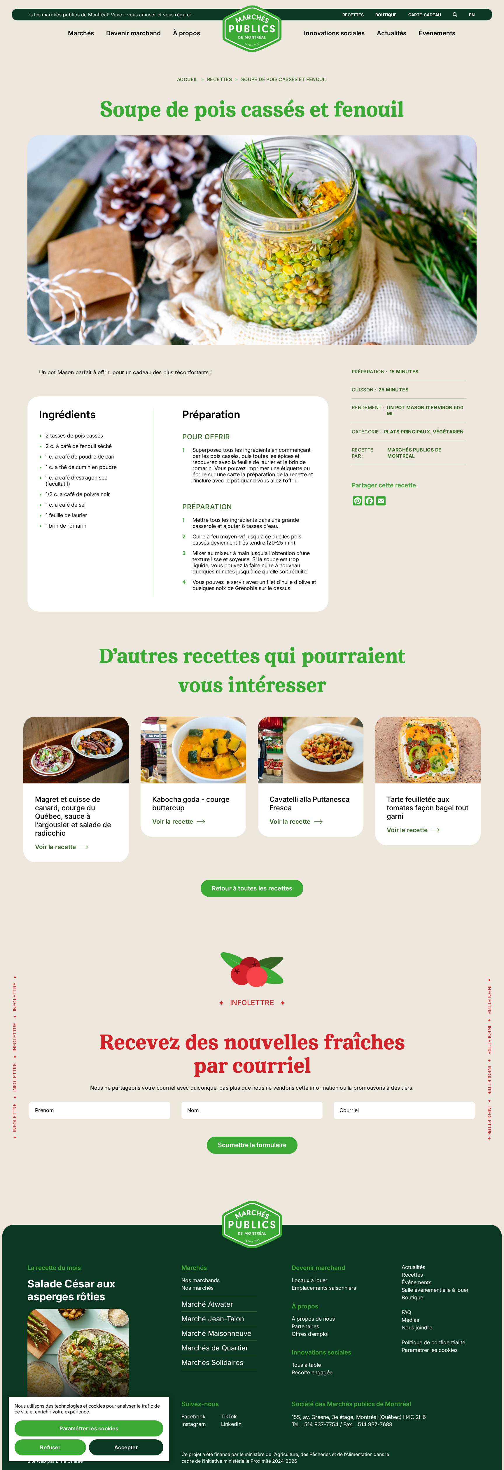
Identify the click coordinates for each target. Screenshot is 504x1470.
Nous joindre (417, 1327)
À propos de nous (313, 1319)
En (472, 14)
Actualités (391, 33)
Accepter (126, 1447)
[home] (252, 50)
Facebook (193, 1416)
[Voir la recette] (76, 789)
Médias (410, 1320)
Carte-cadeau (424, 14)
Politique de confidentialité (433, 1342)
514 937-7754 (321, 1424)
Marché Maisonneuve (216, 1333)
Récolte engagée (312, 1372)
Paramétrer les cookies (430, 1350)
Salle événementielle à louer (435, 1290)
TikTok (229, 1416)
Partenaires (305, 1326)
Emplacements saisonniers (324, 1288)
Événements (437, 33)
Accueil (187, 79)
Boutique (386, 14)
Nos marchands (200, 1280)
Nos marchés (197, 1288)
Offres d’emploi (310, 1334)
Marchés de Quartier (214, 1348)
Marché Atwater (207, 1304)
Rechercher (455, 14)
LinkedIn (231, 1424)
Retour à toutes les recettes (252, 888)
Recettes (353, 14)
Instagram (193, 1424)
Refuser (50, 1447)
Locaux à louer (310, 1280)
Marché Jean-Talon (212, 1319)
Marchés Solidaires (212, 1362)
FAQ (406, 1312)
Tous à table (306, 1365)
